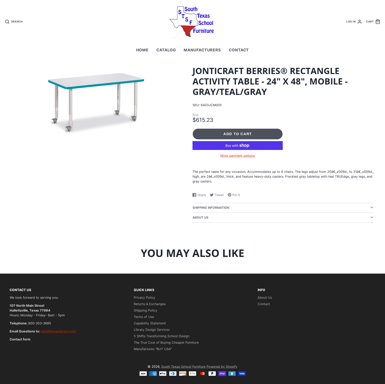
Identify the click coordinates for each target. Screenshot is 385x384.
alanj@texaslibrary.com (58, 331)
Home (142, 50)
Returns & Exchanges (150, 304)
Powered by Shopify (222, 367)
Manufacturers (202, 50)
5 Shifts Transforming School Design (161, 336)
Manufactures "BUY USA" (153, 349)
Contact (239, 50)
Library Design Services (152, 330)
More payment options (237, 156)
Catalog (166, 50)
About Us (265, 297)
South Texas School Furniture (183, 367)
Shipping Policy (145, 310)
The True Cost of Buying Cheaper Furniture (166, 342)
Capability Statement (150, 323)
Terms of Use (144, 317)
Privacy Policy (144, 297)
